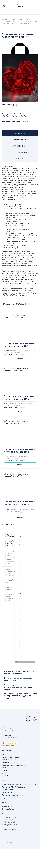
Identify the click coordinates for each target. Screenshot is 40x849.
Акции (4, 773)
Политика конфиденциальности (14, 765)
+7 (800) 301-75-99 (9, 818)
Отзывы (4, 770)
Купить (20, 111)
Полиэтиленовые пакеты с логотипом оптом (19, 784)
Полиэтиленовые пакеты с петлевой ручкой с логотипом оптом (19, 23)
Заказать (20, 359)
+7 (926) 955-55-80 (8, 822)
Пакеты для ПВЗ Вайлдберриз (13, 787)
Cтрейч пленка (7, 790)
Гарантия (5, 762)
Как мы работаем (8, 809)
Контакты (5, 776)
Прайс (4, 768)
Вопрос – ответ (7, 806)
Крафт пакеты (7, 792)
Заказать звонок (20, 6)
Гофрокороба (7, 798)
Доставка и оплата (9, 760)
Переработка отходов (10, 757)
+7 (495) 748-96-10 (8, 820)
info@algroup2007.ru (9, 825)
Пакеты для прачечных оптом (13, 795)
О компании (6, 754)
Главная (4, 19)
